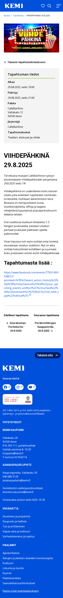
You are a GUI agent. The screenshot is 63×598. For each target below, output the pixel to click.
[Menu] (58, 6)
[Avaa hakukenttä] (49, 6)
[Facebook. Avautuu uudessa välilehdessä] (7, 387)
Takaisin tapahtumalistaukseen (26, 62)
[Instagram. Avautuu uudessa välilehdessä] (19, 387)
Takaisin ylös (45, 355)
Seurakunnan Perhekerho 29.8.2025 (17, 327)
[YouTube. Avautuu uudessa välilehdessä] (31, 387)
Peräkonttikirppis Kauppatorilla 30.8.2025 (45, 327)
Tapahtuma (18, 15)
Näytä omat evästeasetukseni (21, 591)
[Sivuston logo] (14, 5)
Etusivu (7, 15)
